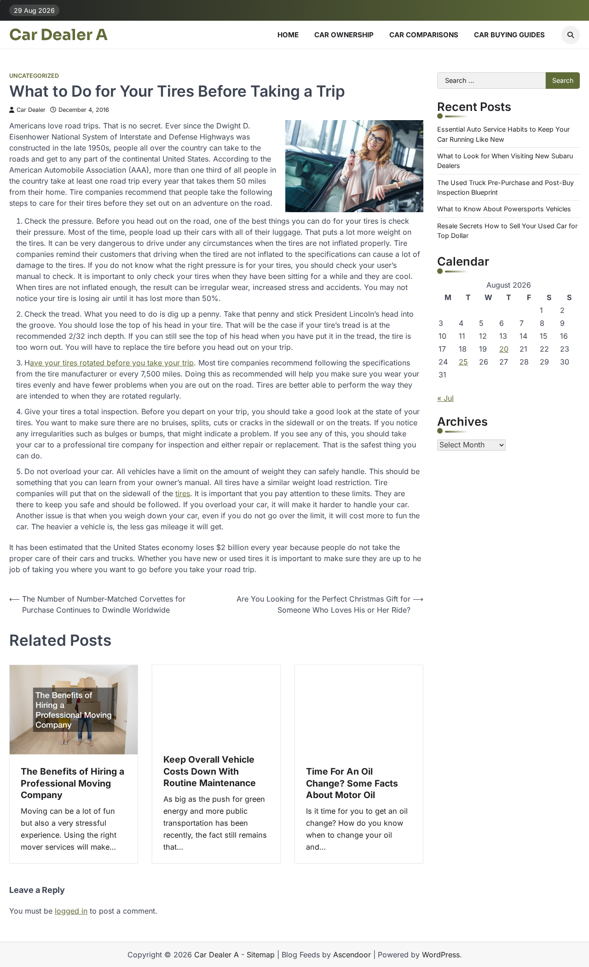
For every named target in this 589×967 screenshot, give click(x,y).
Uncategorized (34, 75)
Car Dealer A (58, 35)
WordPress (441, 954)
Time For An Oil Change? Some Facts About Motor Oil (352, 783)
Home (288, 34)
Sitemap (261, 954)
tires (182, 493)
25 (463, 361)
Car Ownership (344, 34)
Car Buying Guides (509, 34)
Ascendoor (352, 954)
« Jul (445, 398)
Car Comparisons (423, 34)
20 (503, 348)
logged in (71, 910)
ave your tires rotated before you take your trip (112, 362)
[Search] (570, 35)
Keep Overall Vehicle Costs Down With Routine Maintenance (209, 771)
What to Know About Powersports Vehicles (504, 209)
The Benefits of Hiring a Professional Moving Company (72, 783)
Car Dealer (31, 109)
